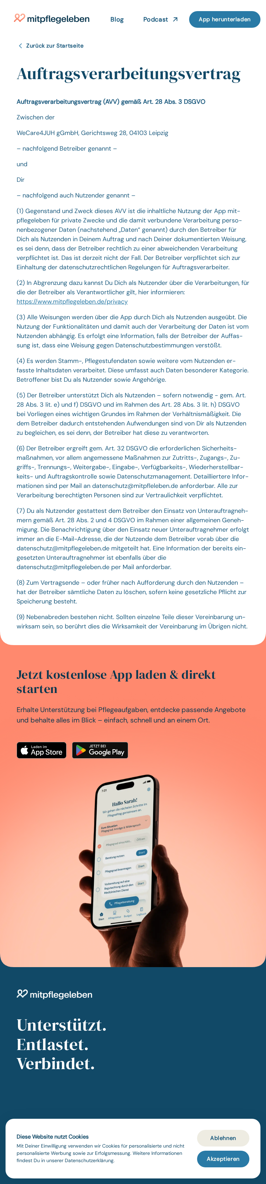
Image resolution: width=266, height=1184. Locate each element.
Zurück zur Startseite (54, 45)
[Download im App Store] (41, 750)
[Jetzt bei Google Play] (100, 750)
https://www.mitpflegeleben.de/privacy (72, 301)
